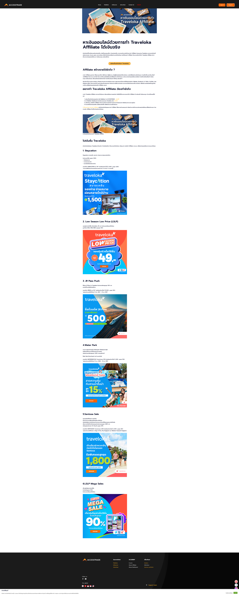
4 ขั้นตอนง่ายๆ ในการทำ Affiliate (90, 107)
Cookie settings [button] (229, 592)
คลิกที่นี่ (117, 99)
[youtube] (85, 579)
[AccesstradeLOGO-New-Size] (13, 4)
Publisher (115, 563)
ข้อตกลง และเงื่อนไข (148, 567)
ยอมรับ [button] (235, 592)
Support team (153, 585)
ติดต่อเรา (146, 563)
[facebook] (83, 579)
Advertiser (115, 567)
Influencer (115, 565)
